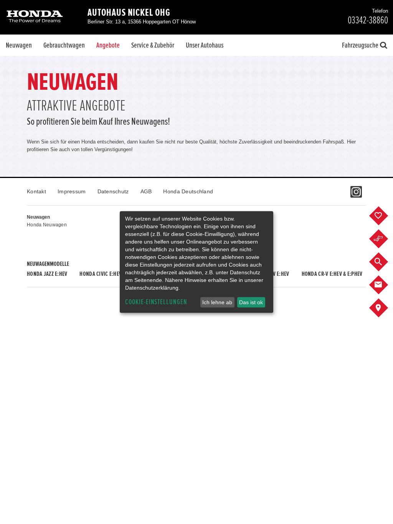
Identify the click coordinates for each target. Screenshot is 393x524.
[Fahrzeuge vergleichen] (384, 239)
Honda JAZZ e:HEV (47, 274)
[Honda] (34, 17)
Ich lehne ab (217, 302)
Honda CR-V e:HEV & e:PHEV (332, 274)
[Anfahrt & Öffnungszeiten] (384, 308)
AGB (146, 191)
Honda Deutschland (188, 191)
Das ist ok (251, 302)
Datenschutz (113, 191)
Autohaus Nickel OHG (129, 13)
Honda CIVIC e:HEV (100, 274)
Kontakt (36, 191)
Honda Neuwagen (47, 224)
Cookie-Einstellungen (156, 302)
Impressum (72, 191)
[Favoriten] (384, 216)
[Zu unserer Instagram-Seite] (355, 188)
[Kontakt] (384, 285)
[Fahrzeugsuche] (384, 262)
